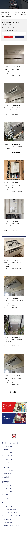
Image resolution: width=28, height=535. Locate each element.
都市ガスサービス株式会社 (12, 530)
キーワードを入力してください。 (10, 30)
